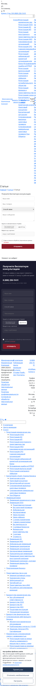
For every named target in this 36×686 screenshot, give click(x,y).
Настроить (18, 681)
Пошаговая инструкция (22, 505)
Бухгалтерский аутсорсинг (20, 483)
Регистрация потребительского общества (25, 83)
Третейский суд (16, 583)
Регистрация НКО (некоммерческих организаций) (25, 41)
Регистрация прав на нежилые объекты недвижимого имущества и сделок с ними (22, 648)
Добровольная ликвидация (20, 544)
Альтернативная (19, 512)
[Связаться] (1, 419)
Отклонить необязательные (18, 675)
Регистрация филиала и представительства (26, 90)
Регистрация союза (26, 95)
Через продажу (19, 515)
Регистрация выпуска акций (21, 468)
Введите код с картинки (8, 230)
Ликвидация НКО (16, 541)
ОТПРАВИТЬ (11, 346)
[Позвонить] (3, 419)
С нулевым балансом (21, 527)
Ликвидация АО (16, 539)
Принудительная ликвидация (21, 554)
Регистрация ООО (25, 25)
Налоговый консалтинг (19, 481)
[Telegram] (5, 419)
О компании (18, 360)
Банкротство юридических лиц (18, 595)
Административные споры (20, 575)
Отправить (18, 246)
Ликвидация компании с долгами (23, 561)
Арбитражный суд (17, 580)
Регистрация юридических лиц (18, 432)
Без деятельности (20, 524)
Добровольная (18, 510)
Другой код (21, 227)
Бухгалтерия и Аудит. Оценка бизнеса (21, 476)
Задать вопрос (23, 101)
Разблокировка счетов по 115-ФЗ (23, 626)
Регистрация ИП (24, 29)
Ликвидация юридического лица (22, 500)
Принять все (18, 669)
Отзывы (16, 372)
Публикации (18, 363)
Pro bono (16, 370)
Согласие (6, 242)
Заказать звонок (15, 101)
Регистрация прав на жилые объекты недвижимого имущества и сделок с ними (21, 641)
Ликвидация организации (20, 549)
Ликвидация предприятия (20, 546)
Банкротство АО (16, 605)
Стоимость (17, 537)
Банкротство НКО (17, 607)
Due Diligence (15, 495)
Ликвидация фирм (13, 498)
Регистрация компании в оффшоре (23, 75)
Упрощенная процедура (19, 612)
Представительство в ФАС (20, 585)
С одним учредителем (21, 519)
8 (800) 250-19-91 (19, 13)
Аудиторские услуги (26, 105)
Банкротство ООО (17, 602)
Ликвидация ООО (16, 502)
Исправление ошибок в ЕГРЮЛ (22, 466)
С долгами (17, 534)
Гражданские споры (17, 578)
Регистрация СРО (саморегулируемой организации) (26, 49)
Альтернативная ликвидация (21, 551)
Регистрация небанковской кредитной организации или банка (25, 59)
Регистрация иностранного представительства (26, 34)
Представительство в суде (16, 573)
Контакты (21, 375)
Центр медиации (9, 427)
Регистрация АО (24, 27)
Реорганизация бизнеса (15, 568)
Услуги (5, 430)
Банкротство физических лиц (17, 614)
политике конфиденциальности (12, 664)
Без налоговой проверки (22, 507)
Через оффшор (19, 517)
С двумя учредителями (22, 522)
